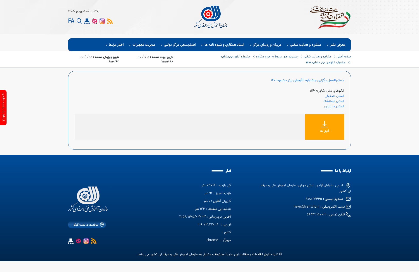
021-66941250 (316, 214)
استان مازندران (334, 106)
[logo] (211, 17)
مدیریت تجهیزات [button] (143, 44)
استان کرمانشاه (334, 101)
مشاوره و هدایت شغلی (305, 44)
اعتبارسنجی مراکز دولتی (180, 44)
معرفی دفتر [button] (337, 44)
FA (71, 21)
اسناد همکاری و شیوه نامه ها (224, 44)
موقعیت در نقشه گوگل (85, 225)
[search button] (79, 21)
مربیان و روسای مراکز (267, 44)
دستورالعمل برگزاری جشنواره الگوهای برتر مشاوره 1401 (307, 80)
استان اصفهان (334, 96)
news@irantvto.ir (306, 207)
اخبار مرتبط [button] (116, 44)
